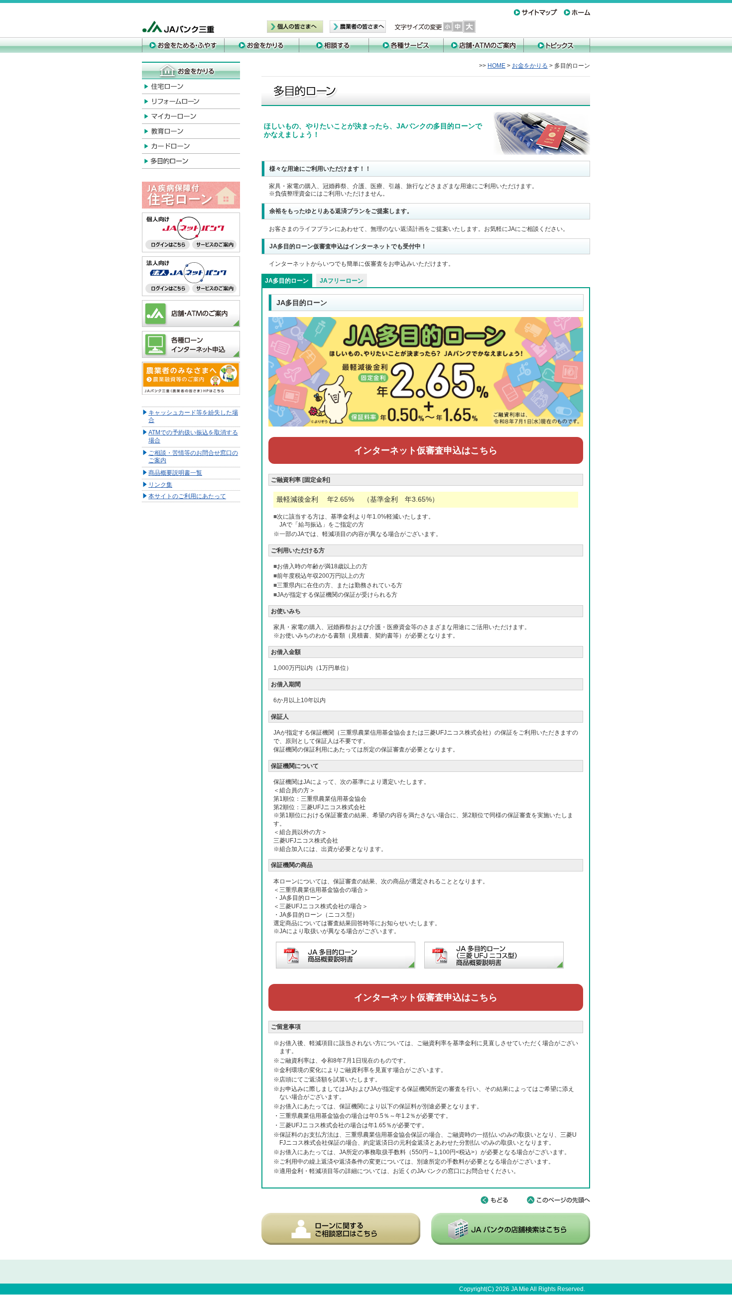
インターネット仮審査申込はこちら (425, 450)
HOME (496, 65)
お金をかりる (530, 65)
